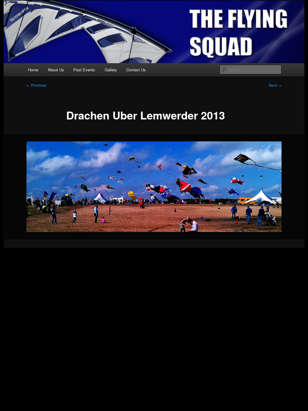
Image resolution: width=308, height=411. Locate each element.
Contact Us (136, 70)
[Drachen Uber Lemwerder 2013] (154, 186)
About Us (56, 70)
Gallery (111, 70)
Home (33, 70)
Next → (275, 85)
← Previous (36, 85)
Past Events (84, 70)
